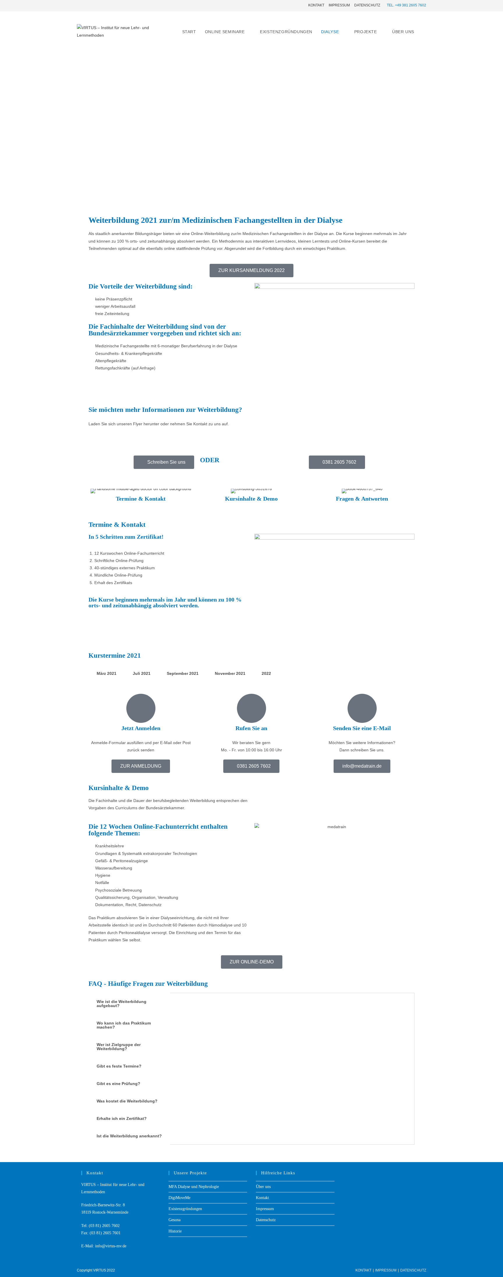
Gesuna (174, 1220)
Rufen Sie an (251, 728)
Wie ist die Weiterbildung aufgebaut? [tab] (121, 1003)
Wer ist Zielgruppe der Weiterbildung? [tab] (119, 1046)
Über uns (263, 1186)
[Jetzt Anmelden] (140, 708)
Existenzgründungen (185, 1209)
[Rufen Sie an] (251, 708)
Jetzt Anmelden (140, 728)
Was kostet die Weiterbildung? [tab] (127, 1101)
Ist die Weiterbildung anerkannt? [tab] (129, 1136)
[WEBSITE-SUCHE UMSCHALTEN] (425, 31)
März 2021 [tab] (106, 673)
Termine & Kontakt (141, 498)
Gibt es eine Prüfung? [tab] (118, 1083)
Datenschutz (367, 5)
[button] (337, 462)
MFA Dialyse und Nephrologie (194, 1186)
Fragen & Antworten (362, 498)
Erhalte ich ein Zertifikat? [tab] (122, 1118)
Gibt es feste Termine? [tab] (119, 1066)
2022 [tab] (266, 673)
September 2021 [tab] (183, 673)
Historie (175, 1231)
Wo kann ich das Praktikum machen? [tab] (124, 1025)
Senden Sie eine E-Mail (362, 728)
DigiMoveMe (179, 1198)
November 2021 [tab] (230, 673)
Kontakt (316, 5)
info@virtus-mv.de (110, 1246)
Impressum (339, 5)
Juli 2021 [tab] (141, 673)
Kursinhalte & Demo (251, 498)
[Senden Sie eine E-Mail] (362, 708)
